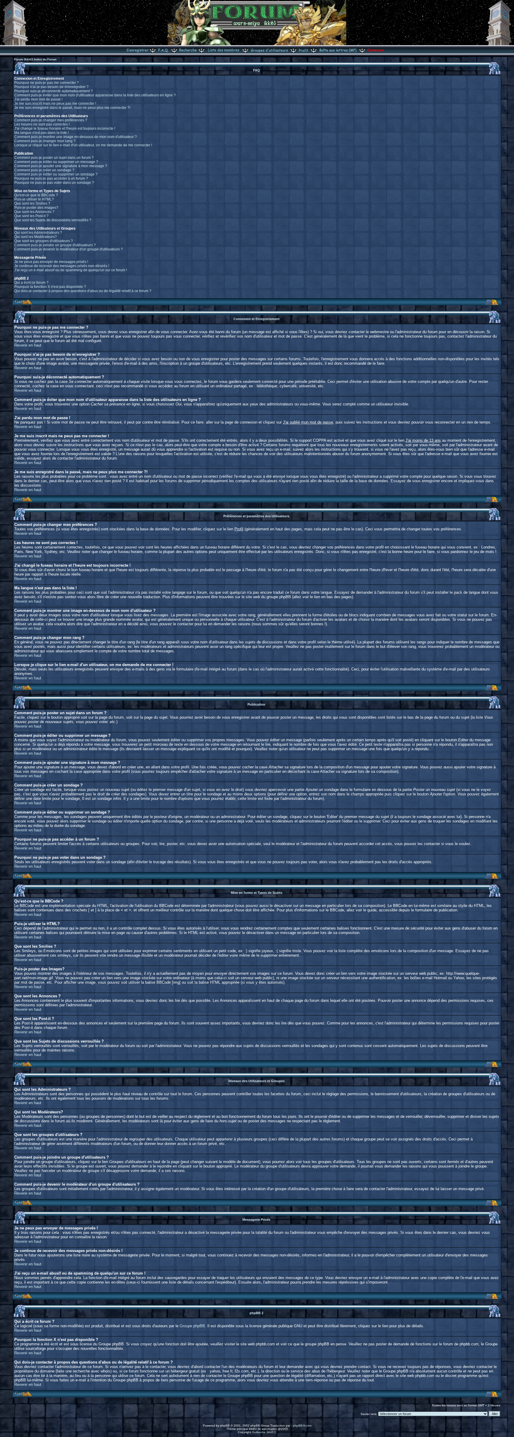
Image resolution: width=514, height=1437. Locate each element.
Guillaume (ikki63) (264, 1432)
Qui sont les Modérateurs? (35, 237)
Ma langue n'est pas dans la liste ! (41, 133)
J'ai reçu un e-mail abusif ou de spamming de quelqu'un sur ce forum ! (70, 270)
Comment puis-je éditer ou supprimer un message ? (56, 162)
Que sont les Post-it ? (31, 216)
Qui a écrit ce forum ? (31, 282)
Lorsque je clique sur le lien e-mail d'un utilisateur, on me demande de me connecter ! (83, 145)
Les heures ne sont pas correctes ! (42, 124)
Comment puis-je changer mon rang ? (45, 141)
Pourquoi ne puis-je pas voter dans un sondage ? (54, 183)
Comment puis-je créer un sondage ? (44, 170)
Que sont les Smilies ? (32, 203)
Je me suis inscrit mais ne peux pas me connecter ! (55, 103)
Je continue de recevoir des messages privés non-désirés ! (61, 266)
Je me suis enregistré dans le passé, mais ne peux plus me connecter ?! (72, 108)
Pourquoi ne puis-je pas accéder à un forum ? (51, 178)
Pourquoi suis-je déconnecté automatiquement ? (53, 91)
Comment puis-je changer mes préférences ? (50, 120)
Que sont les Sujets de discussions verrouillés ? (52, 220)
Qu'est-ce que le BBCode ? (36, 195)
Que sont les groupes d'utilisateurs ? (43, 241)
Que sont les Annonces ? (34, 212)
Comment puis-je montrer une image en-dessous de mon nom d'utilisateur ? (75, 137)
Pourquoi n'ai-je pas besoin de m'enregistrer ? (51, 87)
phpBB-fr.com (302, 1425)
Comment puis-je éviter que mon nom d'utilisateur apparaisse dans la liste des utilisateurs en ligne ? (95, 95)
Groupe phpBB (192, 1326)
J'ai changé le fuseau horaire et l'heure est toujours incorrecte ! (64, 128)
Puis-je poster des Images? (36, 208)
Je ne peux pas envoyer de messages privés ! (51, 262)
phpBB (225, 1425)
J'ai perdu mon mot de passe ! (38, 99)
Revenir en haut (27, 345)
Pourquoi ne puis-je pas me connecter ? (46, 83)
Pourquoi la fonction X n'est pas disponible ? (50, 287)
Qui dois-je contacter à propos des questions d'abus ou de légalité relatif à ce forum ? (82, 291)
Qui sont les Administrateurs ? (38, 233)
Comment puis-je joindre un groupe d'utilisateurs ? (55, 245)
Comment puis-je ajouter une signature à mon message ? (60, 166)
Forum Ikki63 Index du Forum (35, 59)
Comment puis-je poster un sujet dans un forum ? (54, 158)
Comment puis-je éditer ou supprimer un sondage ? (56, 174)
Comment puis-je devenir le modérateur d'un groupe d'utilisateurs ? (68, 249)
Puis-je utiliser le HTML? (34, 199)
